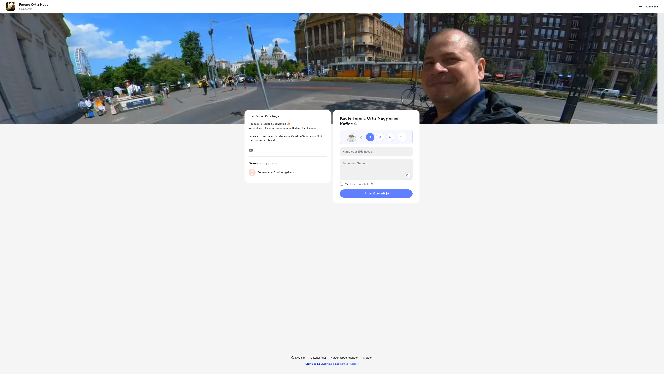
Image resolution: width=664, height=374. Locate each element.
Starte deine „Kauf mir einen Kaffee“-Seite (330, 363)
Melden (367, 357)
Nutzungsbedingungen (344, 357)
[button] (640, 6)
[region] (376, 156)
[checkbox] (354, 184)
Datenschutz (318, 357)
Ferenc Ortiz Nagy (33, 4)
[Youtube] (251, 150)
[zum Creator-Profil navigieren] (10, 6)
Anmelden (652, 6)
